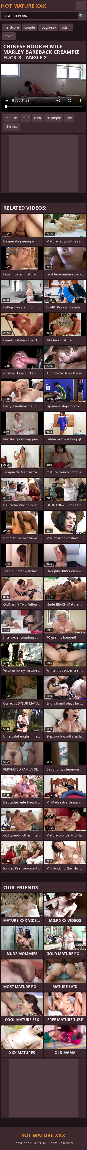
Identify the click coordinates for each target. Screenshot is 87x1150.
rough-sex (48, 27)
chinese (12, 126)
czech (9, 36)
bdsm (66, 27)
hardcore (12, 27)
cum (37, 118)
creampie (53, 118)
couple (29, 27)
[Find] (81, 15)
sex (69, 118)
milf (26, 118)
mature (11, 118)
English (81, 5)
